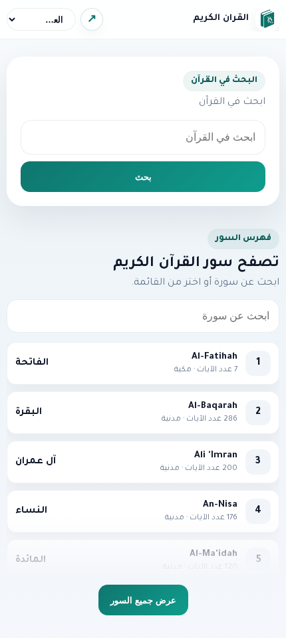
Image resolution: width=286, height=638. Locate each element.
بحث (143, 177)
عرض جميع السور (143, 600)
